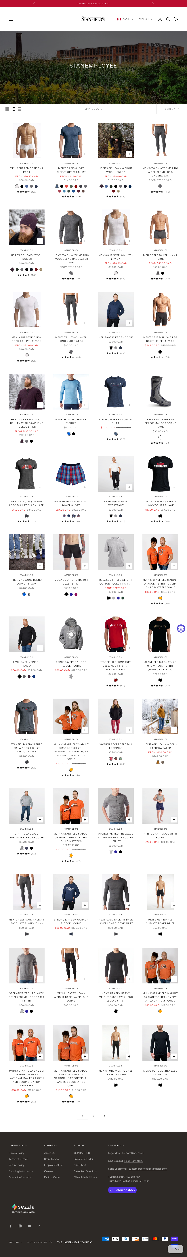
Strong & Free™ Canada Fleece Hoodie (71, 921)
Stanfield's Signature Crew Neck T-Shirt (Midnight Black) (160, 666)
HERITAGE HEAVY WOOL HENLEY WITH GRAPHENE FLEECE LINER (26, 423)
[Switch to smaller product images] (13, 109)
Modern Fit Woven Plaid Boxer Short (71, 503)
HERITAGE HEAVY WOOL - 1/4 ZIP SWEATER (160, 746)
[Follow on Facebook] (10, 1226)
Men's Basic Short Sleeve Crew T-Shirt (71, 170)
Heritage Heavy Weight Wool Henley (116, 170)
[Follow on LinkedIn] (39, 1226)
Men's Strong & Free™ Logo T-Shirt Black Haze (26, 503)
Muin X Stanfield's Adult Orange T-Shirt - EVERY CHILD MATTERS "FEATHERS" (71, 839)
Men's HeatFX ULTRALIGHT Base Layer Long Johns (26, 921)
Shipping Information (21, 1171)
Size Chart (80, 1165)
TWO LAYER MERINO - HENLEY (27, 664)
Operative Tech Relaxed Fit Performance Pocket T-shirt (26, 997)
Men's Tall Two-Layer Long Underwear (71, 339)
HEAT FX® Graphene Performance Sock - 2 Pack (160, 423)
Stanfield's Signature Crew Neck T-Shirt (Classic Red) (116, 666)
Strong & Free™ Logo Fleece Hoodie (71, 664)
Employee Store (53, 1165)
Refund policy (16, 1165)
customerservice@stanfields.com (148, 1168)
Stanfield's (26, 163)
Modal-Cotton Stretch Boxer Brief (71, 581)
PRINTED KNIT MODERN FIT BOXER (160, 835)
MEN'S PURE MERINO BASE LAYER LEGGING (116, 1072)
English (144, 19)
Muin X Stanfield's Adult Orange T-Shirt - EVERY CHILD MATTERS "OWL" (160, 583)
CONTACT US (82, 1153)
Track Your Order (83, 1159)
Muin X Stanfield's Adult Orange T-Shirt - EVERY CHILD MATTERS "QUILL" (160, 997)
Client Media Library (85, 1177)
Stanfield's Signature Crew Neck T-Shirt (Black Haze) (27, 748)
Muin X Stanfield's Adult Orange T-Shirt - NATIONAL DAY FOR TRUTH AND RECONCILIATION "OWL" (71, 752)
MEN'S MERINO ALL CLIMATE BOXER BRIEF (160, 921)
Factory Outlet (52, 1177)
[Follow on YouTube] (29, 1226)
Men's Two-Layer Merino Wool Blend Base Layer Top (71, 259)
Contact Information (20, 1177)
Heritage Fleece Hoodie (116, 337)
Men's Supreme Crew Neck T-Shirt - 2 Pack (27, 339)
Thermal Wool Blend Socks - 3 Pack (27, 581)
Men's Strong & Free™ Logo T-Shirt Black (160, 503)
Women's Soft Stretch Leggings (116, 746)
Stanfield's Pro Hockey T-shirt (71, 421)
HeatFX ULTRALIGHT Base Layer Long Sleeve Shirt (115, 921)
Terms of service (18, 1159)
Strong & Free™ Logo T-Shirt (116, 421)
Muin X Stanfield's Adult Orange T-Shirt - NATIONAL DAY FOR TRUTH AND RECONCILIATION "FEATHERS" (26, 1078)
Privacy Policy (16, 1153)
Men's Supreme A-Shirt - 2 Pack (116, 257)
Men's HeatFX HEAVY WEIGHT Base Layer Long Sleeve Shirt (115, 997)
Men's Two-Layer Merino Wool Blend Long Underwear (160, 172)
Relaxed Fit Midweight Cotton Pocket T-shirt (115, 581)
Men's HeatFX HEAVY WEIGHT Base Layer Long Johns (71, 997)
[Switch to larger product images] (7, 109)
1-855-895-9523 (133, 1160)
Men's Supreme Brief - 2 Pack (26, 170)
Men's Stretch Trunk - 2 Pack (160, 257)
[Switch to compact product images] (19, 109)
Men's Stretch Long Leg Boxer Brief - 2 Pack (160, 339)
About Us (49, 1153)
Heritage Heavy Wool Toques (26, 257)
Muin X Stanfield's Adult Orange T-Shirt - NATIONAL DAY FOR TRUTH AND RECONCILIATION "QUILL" (71, 1078)
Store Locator (52, 1159)
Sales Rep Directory (85, 1171)
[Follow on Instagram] (20, 1226)
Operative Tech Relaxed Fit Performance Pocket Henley (115, 837)
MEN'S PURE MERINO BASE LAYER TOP (160, 1072)
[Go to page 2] (104, 1116)
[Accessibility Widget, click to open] (181, 628)
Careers (48, 1171)
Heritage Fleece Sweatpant (116, 503)
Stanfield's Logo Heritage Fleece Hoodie (26, 835)
